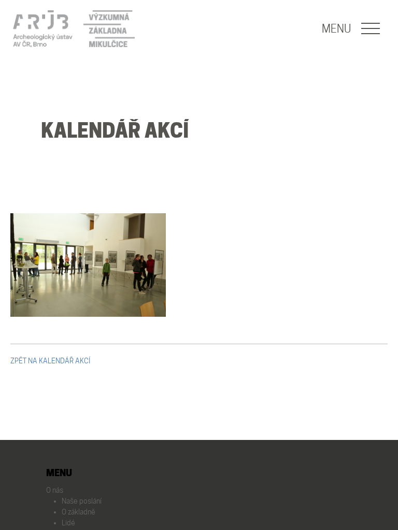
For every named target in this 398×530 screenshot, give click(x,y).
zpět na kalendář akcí (50, 361)
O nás (54, 490)
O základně (78, 512)
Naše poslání (82, 501)
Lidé (68, 523)
